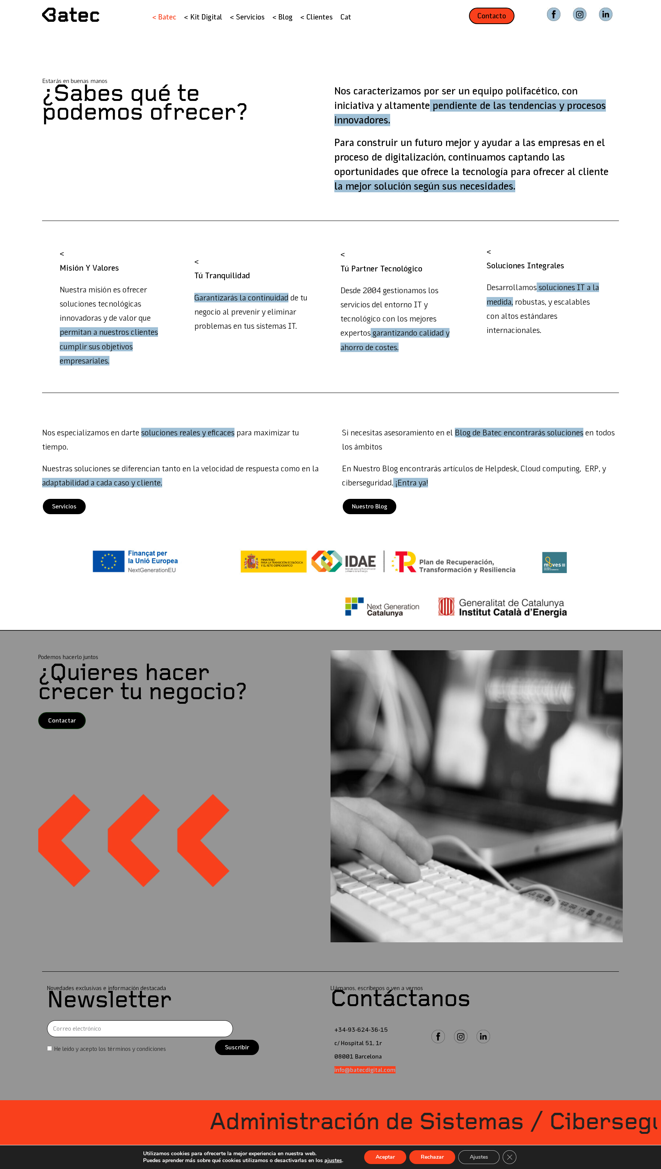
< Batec (164, 17)
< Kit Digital (203, 17)
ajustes (333, 1160)
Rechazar (432, 1157)
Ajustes (479, 1157)
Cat (345, 17)
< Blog (282, 17)
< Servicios (247, 17)
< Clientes (316, 17)
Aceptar (385, 1157)
